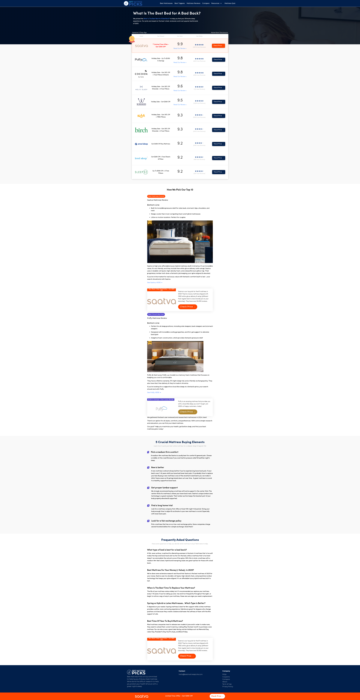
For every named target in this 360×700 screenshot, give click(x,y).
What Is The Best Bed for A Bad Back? (157, 18)
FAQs (224, 674)
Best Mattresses (166, 3)
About (224, 682)
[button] (217, 3)
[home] (133, 3)
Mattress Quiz (230, 3)
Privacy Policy (227, 686)
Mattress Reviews (193, 3)
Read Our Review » (180, 48)
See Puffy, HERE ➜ (154, 392)
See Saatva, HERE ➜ (154, 282)
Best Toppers (179, 3)
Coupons (226, 677)
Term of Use (227, 684)
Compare (205, 3)
